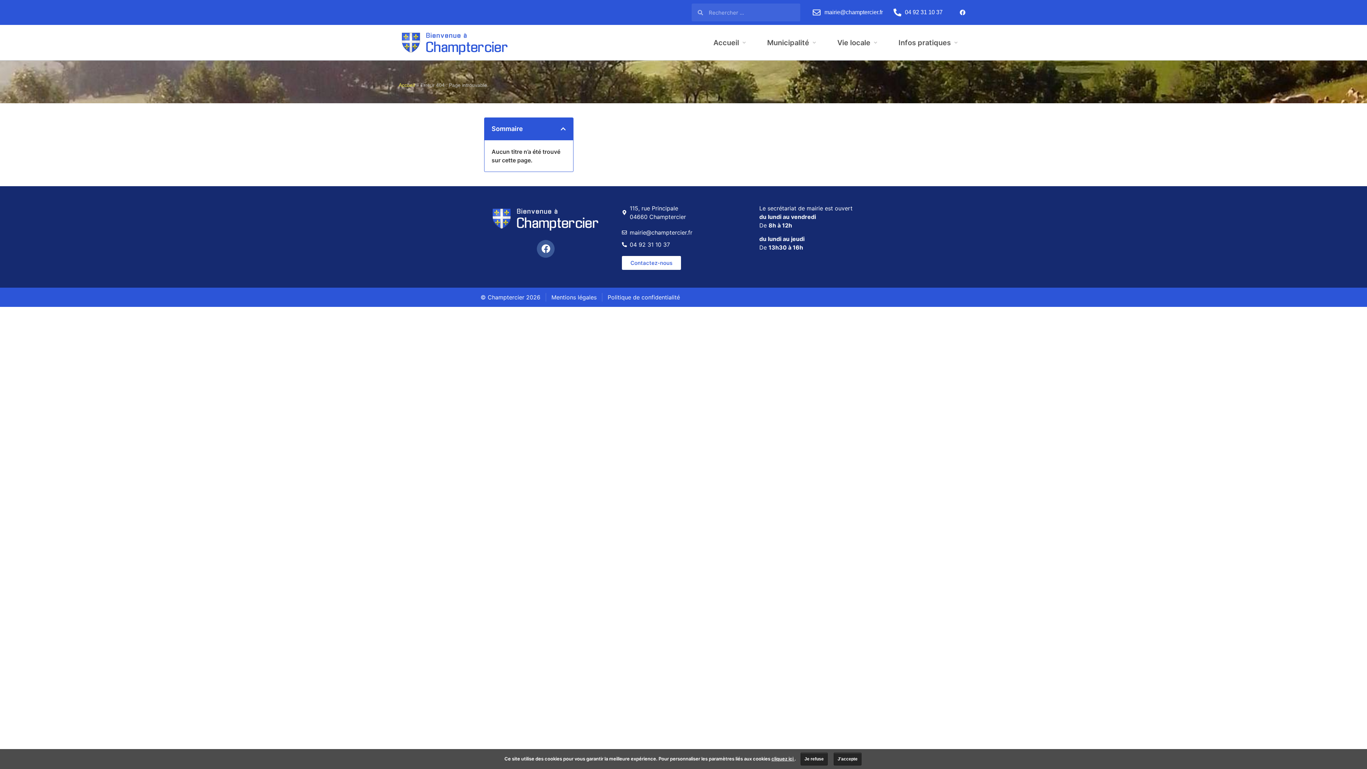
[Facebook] (962, 12)
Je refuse (814, 759)
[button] (563, 129)
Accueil (407, 85)
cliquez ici (783, 759)
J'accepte (848, 759)
